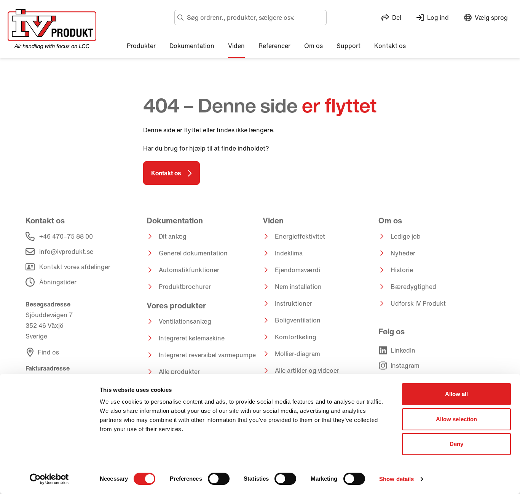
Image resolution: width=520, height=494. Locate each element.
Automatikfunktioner (189, 269)
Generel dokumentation (193, 253)
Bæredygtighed (413, 286)
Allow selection (456, 419)
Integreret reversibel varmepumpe (207, 354)
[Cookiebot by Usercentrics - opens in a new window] (49, 479)
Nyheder (403, 253)
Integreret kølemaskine (192, 338)
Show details (396, 479)
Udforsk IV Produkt (418, 303)
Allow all (456, 394)
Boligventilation (298, 320)
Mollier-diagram (297, 353)
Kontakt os (166, 173)
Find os (48, 352)
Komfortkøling (295, 337)
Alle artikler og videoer (307, 370)
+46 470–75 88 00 (66, 236)
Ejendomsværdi (297, 269)
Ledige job (406, 236)
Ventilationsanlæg (185, 321)
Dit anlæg (173, 236)
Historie (402, 269)
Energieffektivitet (300, 236)
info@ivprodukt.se (66, 251)
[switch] (219, 479)
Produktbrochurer (185, 286)
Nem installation (298, 286)
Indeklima (289, 253)
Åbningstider (58, 282)
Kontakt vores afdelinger (74, 266)
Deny (456, 444)
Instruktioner (293, 303)
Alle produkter (179, 371)
